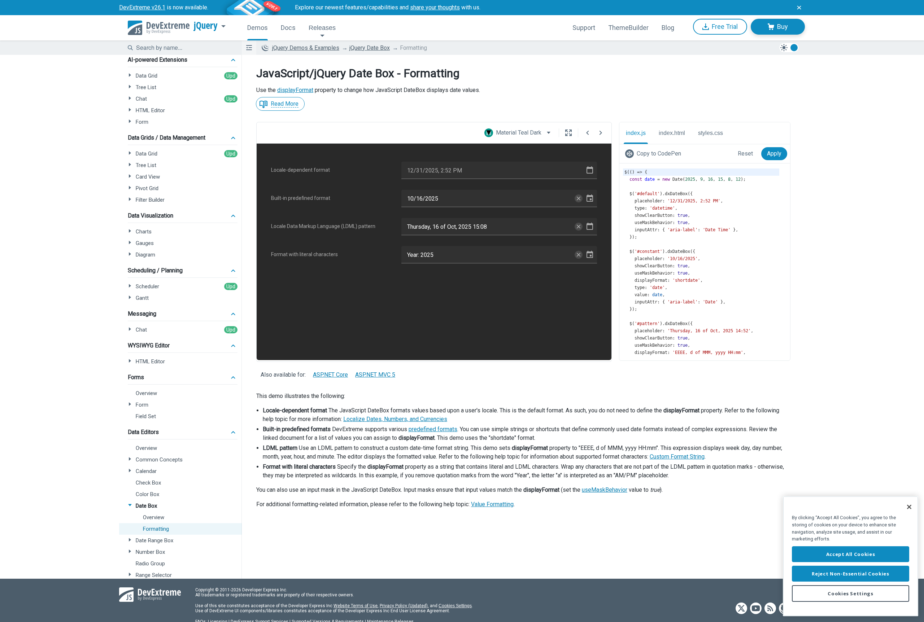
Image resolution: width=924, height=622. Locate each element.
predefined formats (433, 429)
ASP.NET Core (330, 374)
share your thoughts (435, 7)
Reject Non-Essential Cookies (850, 573)
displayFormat (295, 90)
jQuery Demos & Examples (305, 47)
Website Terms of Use (356, 605)
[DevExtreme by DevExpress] (158, 28)
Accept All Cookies (850, 554)
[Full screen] (568, 132)
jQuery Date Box (369, 47)
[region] (850, 556)
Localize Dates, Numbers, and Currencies (395, 419)
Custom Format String (677, 456)
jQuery (206, 26)
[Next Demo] (600, 132)
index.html (672, 133)
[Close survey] (799, 7)
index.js (636, 133)
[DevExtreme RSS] (770, 609)
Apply (774, 153)
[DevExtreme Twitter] (741, 609)
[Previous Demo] (587, 132)
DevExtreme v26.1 (142, 7)
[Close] (909, 507)
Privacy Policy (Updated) (404, 605)
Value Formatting (492, 504)
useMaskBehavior (604, 489)
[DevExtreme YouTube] (756, 609)
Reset (745, 153)
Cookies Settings (455, 605)
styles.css (710, 133)
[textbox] (184, 47)
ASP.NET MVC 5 (375, 374)
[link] (654, 153)
